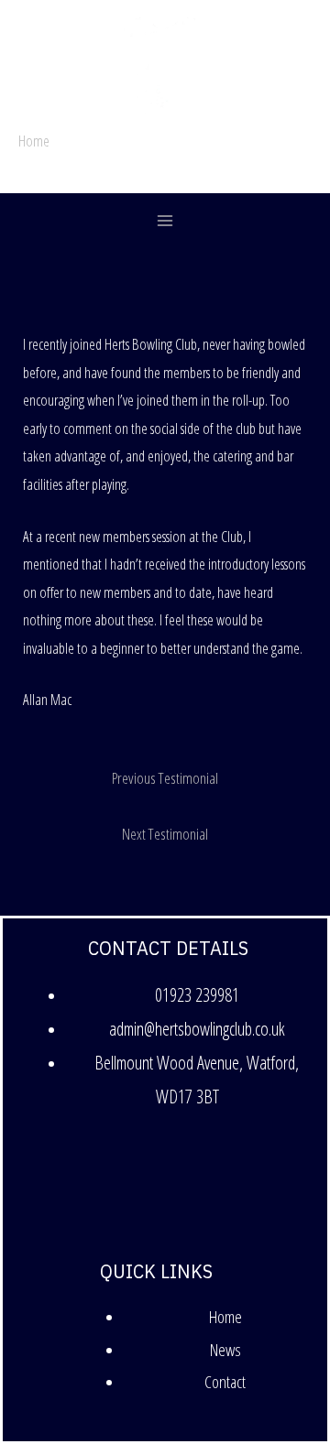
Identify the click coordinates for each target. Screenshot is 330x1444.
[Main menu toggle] (165, 221)
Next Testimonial (165, 833)
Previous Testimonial (165, 777)
